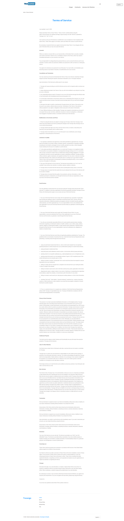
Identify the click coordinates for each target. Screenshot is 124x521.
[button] (120, 5)
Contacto (78, 4)
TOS (40, 506)
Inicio (24, 12)
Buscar (40, 499)
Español (97, 517)
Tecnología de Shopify (44, 516)
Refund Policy (42, 504)
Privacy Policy (42, 502)
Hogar (71, 4)
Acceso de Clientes (88, 4)
